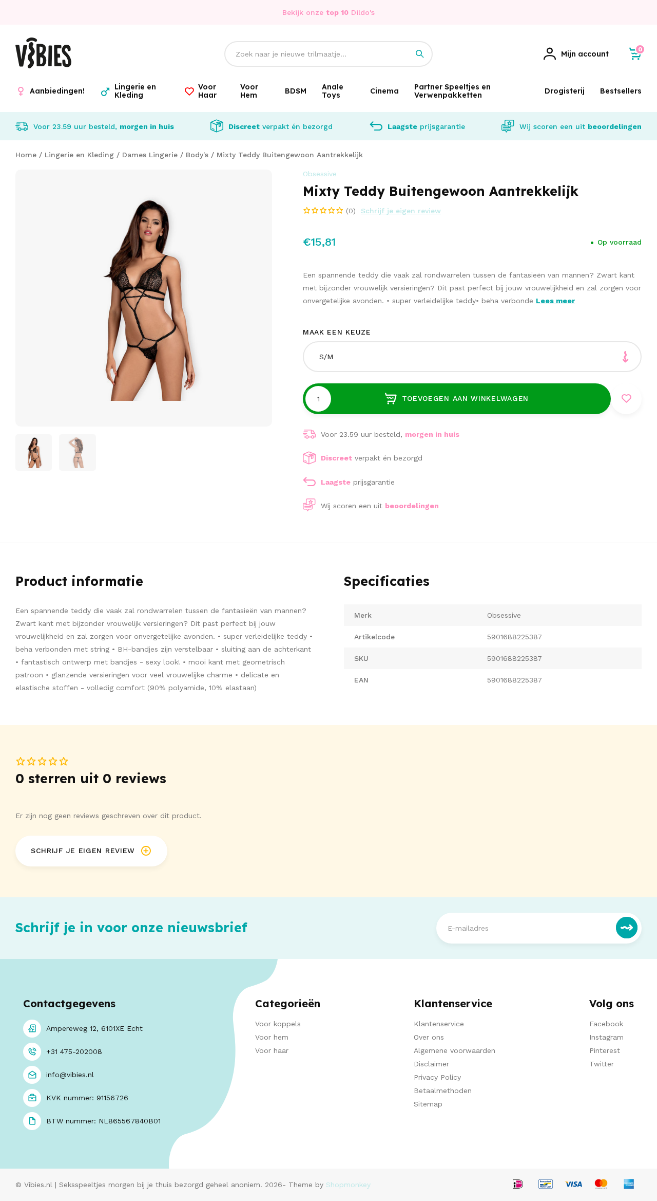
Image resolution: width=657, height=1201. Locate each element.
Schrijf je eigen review (401, 211)
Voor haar (271, 1050)
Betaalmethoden (443, 1090)
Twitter (601, 1064)
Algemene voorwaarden (454, 1050)
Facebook (606, 1024)
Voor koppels (278, 1024)
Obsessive (320, 174)
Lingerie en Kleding (79, 155)
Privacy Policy (437, 1077)
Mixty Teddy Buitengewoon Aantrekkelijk (290, 155)
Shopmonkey (348, 1184)
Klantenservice (439, 1024)
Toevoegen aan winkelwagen (465, 398)
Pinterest (604, 1050)
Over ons (429, 1037)
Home (25, 155)
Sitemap (428, 1104)
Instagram (606, 1037)
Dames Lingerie (150, 155)
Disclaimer (431, 1064)
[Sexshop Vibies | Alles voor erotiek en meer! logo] (43, 66)
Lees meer (555, 301)
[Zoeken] (420, 54)
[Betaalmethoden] (518, 1184)
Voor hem (271, 1037)
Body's (197, 155)
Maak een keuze (337, 332)
